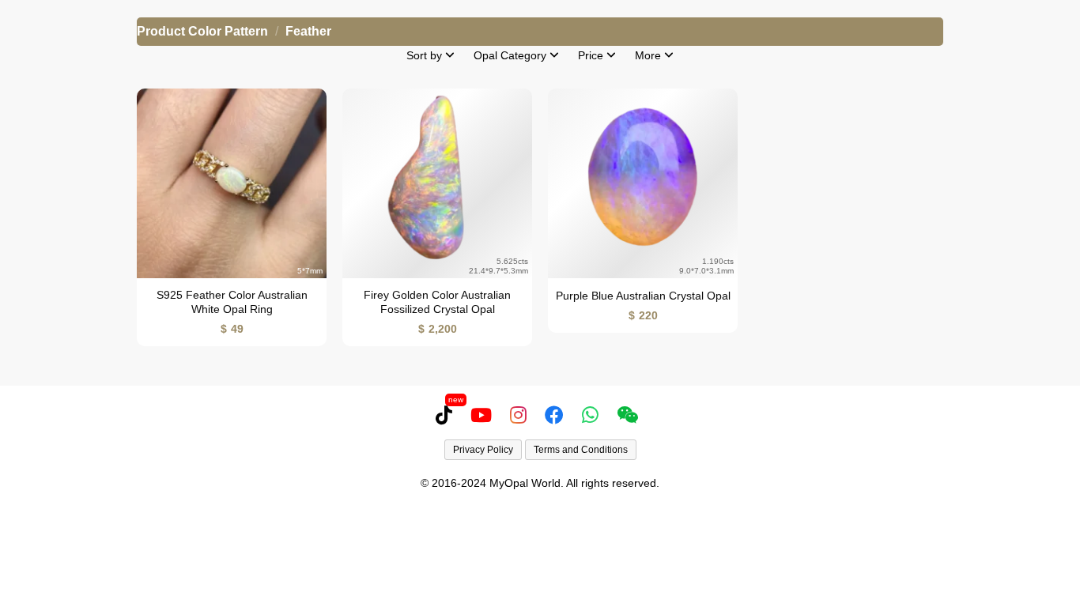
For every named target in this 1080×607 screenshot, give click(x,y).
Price (592, 56)
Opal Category (511, 56)
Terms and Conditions (581, 449)
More (649, 56)
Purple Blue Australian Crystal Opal (643, 296)
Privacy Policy (483, 449)
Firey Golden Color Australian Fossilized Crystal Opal (437, 302)
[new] (447, 414)
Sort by (425, 56)
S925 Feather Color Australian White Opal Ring (232, 302)
